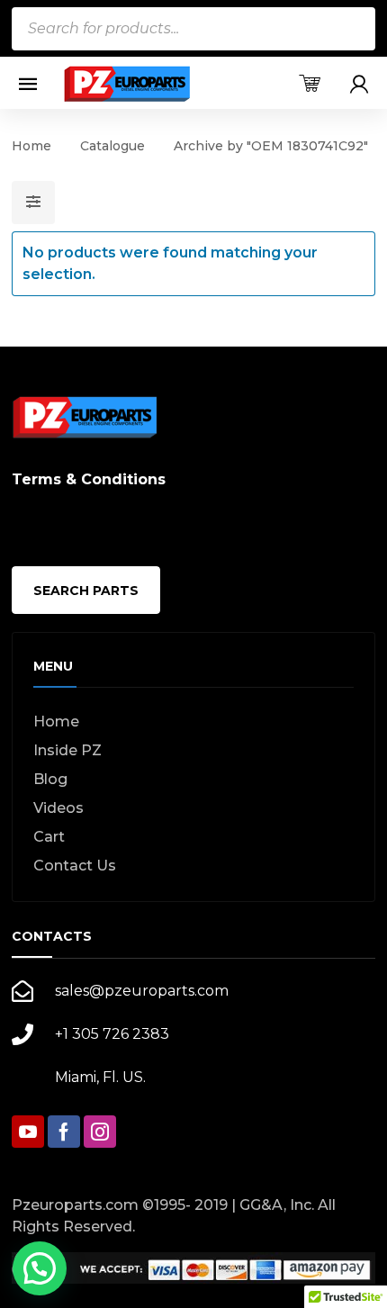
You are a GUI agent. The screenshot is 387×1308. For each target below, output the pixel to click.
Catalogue (112, 146)
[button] (40, 1268)
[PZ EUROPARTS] (126, 83)
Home (31, 146)
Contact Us (74, 865)
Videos (58, 807)
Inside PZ (67, 750)
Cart (49, 836)
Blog (50, 779)
